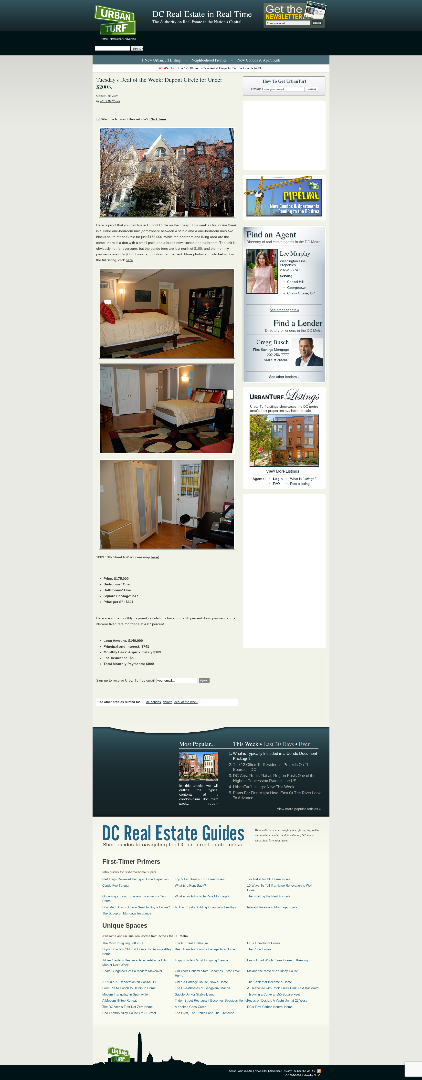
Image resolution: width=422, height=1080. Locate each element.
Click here (157, 119)
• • (211, 59)
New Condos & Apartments (259, 59)
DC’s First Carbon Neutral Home (270, 1007)
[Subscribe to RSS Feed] (319, 1071)
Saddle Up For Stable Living (194, 994)
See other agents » (284, 310)
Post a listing (300, 484)
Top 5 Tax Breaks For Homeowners (200, 879)
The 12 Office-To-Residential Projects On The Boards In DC (220, 68)
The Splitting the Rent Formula (268, 896)
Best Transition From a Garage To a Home (205, 949)
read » (213, 803)
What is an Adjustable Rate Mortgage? (202, 896)
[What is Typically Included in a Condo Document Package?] (199, 780)
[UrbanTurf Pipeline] (284, 219)
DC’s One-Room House (263, 943)
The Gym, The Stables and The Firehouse (204, 1013)
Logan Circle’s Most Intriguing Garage (201, 960)
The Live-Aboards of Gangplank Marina (202, 988)
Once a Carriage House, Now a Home (201, 982)
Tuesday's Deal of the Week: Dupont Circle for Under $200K (159, 83)
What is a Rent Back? (190, 885)
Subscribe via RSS (305, 1071)
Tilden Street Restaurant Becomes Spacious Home (211, 1000)
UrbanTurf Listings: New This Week (263, 787)
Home (104, 38)
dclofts (167, 702)
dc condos (153, 702)
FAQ (276, 484)
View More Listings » (284, 471)
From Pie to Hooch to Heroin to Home (129, 988)
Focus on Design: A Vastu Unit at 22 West (277, 1000)
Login (278, 479)
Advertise (130, 38)
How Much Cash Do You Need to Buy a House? (136, 907)
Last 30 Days (278, 744)
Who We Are (245, 1071)
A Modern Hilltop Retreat (119, 1000)
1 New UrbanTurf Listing (161, 59)
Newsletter (116, 38)
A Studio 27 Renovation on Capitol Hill (129, 982)
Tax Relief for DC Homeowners (269, 879)
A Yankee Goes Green (190, 1007)
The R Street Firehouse (191, 943)
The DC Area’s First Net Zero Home (127, 1007)
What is (303, 479)
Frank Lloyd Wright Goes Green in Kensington (279, 960)
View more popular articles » (299, 809)
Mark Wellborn (110, 101)
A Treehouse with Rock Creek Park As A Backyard (282, 988)
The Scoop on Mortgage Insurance (126, 913)
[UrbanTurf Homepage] (119, 21)
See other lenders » (284, 377)
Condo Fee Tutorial (115, 885)
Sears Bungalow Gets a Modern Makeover (132, 971)
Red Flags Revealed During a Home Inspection (135, 879)
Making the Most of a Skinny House (272, 971)
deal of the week (186, 702)
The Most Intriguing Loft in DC (123, 943)
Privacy (287, 1071)
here (129, 260)
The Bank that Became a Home (269, 982)
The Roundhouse (259, 949)
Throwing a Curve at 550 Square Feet (273, 994)
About (232, 1071)
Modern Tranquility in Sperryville (125, 994)
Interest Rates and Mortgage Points (272, 907)
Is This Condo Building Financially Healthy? (205, 907)
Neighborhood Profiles (209, 59)
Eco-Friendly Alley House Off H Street (129, 1013)
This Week (245, 744)
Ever (304, 744)
